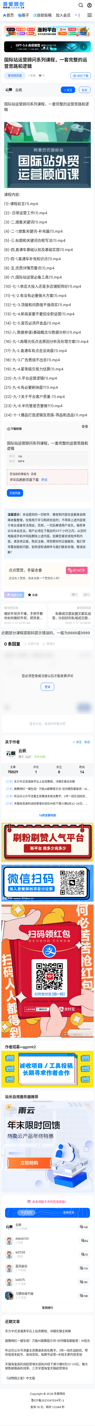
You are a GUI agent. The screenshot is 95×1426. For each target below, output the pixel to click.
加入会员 (63, 15)
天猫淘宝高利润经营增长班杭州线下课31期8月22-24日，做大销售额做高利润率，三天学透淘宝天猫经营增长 (46, 1366)
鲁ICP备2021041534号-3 (47, 1400)
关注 (69, 90)
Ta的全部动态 (47, 815)
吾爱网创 (59, 1393)
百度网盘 (15, 493)
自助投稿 (44, 15)
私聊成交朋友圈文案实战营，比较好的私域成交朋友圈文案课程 (71, 618)
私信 (84, 90)
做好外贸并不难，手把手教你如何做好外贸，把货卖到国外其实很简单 (23, 618)
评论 (44, 480)
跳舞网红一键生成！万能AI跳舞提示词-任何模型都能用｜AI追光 (47, 1340)
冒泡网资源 (15, 75)
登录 (47, 687)
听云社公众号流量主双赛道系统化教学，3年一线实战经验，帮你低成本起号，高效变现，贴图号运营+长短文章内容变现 (46, 1352)
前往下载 (82, 76)
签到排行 (47, 1308)
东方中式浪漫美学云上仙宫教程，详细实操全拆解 (40, 781)
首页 (10, 15)
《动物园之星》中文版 (20, 1378)
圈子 (25, 15)
